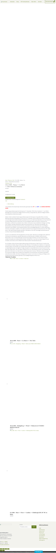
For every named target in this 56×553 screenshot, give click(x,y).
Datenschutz (41, 531)
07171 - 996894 (4, 541)
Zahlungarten (42, 540)
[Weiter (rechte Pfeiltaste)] (3, 550)
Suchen (21, 524)
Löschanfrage (42, 534)
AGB (40, 528)
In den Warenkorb (10, 197)
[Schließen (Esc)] (8, 549)
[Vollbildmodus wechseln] (3, 549)
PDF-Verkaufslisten (25, 1)
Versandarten (42, 535)
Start (6, 180)
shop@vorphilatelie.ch (4, 544)
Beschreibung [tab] (11, 204)
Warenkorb (41, 537)
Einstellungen (39, 551)
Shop (17, 1)
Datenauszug (42, 529)
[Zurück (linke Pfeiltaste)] (1, 550)
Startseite (12, 1)
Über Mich (33, 1)
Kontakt (40, 1)
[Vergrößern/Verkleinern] (1, 549)
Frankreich (7, 183)
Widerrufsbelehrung (43, 538)
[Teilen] (6, 549)
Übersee (10, 180)
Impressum (41, 532)
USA (13, 180)
